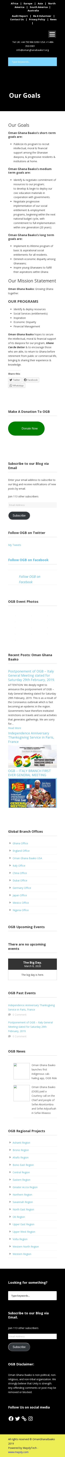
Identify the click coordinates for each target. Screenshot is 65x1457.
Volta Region (20, 1239)
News (53, 19)
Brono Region (21, 1150)
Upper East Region (23, 1224)
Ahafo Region (21, 1157)
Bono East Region (23, 1165)
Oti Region (19, 1217)
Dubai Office (20, 880)
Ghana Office (20, 843)
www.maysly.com (18, 1452)
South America (39, 7)
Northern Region (22, 1194)
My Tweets (14, 545)
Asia (40, 3)
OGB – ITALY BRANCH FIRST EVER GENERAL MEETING (29, 773)
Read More (14, 728)
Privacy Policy (37, 19)
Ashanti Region (21, 1142)
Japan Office (20, 895)
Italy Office (19, 865)
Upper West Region (24, 1231)
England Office (21, 850)
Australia (33, 10)
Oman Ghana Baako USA (27, 858)
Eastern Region (21, 1179)
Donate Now (30, 428)
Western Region (22, 1254)
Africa (14, 3)
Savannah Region (23, 1202)
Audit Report (20, 16)
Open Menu (52, 34)
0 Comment (20, 1014)
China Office (20, 873)
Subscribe (19, 515)
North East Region (23, 1209)
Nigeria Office (21, 910)
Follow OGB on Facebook (28, 560)
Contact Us (17, 19)
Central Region (21, 1172)
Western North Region (26, 1246)
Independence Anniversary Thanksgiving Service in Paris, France (31, 737)
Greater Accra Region (25, 1187)
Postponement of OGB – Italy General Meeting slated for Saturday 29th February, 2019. (31, 675)
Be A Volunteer (42, 16)
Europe (28, 3)
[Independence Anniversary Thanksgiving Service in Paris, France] (32, 756)
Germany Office (22, 888)
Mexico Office (21, 902)
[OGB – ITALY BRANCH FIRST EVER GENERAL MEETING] (32, 792)
